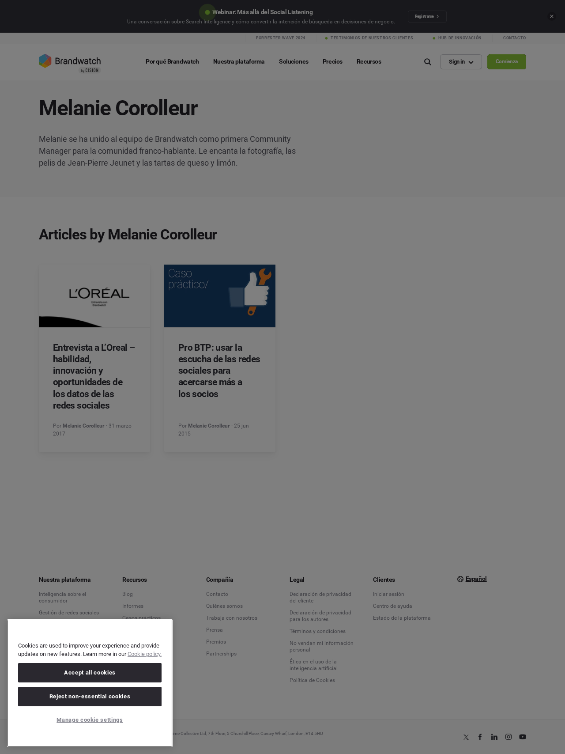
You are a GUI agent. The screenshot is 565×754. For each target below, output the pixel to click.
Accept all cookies (90, 672)
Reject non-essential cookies (89, 696)
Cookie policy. (145, 654)
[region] (90, 683)
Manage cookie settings (89, 719)
